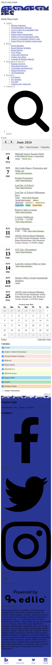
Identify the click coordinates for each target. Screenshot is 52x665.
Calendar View (44, 339)
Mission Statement (18, 25)
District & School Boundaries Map (25, 37)
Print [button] (21, 147)
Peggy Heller (9, 378)
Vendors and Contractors (21, 84)
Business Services (18, 64)
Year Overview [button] (32, 147)
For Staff (14, 82)
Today (4, 339)
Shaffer (7, 382)
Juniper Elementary (12, 391)
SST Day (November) (25, 249)
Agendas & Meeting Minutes (22, 59)
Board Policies (17, 50)
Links (4, 578)
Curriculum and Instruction (22, 68)
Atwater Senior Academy (14, 356)
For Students (16, 79)
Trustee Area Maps (18, 57)
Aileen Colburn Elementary (15, 352)
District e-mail (11, 583)
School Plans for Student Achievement (26, 41)
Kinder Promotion (24, 178)
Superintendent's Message (21, 28)
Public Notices (17, 32)
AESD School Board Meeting (29, 235)
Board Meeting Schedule (21, 48)
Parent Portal (20, 663)
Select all (47, 394)
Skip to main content (9, 2)
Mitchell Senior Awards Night (29, 154)
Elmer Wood (9, 365)
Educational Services (19, 66)
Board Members (17, 46)
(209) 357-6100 (40, 407)
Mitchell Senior (10, 373)
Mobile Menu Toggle (9, 19)
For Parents (15, 77)
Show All (5, 587)
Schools (6, 663)
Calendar (45, 663)
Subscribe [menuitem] (45, 147)
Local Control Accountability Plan (24, 30)
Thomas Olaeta (10, 386)
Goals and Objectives (19, 55)
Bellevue (7, 360)
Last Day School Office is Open (30, 263)
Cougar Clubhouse (24, 217)
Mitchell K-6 (9, 369)
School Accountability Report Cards (25, 39)
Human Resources (18, 70)
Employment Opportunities (22, 34)
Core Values (16, 52)
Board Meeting (22, 228)
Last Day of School (24, 185)
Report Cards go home (26, 210)
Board (33, 663)
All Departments (17, 73)
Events (7, 348)
